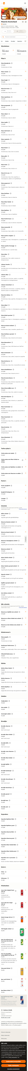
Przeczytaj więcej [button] (23, 509)
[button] (3, 3)
